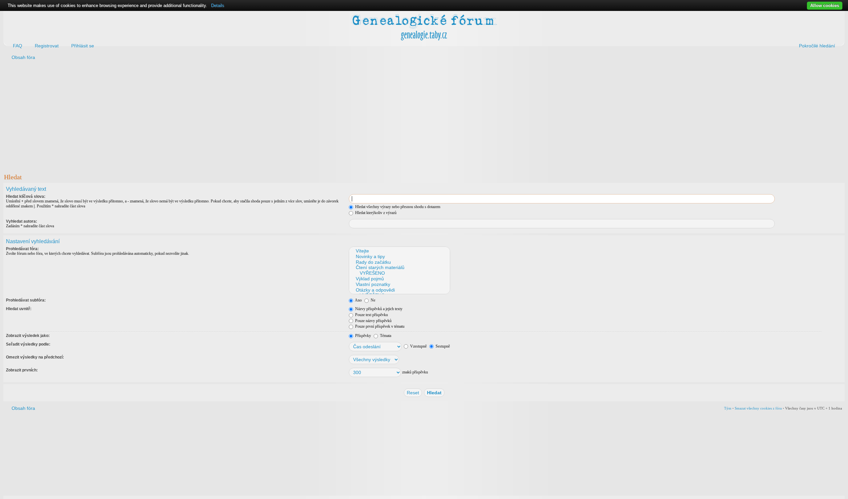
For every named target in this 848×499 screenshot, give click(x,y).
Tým (727, 408)
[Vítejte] (399, 251)
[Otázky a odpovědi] (399, 290)
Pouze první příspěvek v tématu (379, 326)
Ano (358, 300)
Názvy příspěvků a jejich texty (378, 308)
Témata (385, 335)
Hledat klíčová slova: (25, 196)
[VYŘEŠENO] (399, 273)
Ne (372, 300)
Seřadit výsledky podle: (28, 344)
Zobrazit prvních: (22, 370)
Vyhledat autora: (21, 221)
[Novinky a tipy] (399, 256)
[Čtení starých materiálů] (399, 267)
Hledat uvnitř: (18, 308)
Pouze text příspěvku (371, 314)
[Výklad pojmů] (399, 279)
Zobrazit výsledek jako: (28, 335)
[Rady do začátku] (399, 262)
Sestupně (442, 346)
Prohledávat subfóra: (26, 300)
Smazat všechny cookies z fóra (758, 408)
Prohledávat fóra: (22, 249)
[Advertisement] (202, 116)
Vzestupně (418, 346)
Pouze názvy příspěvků (373, 320)
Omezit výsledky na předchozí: (35, 357)
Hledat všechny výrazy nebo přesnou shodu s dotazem (397, 206)
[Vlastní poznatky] (399, 284)
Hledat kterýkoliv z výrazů (375, 212)
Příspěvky (362, 335)
